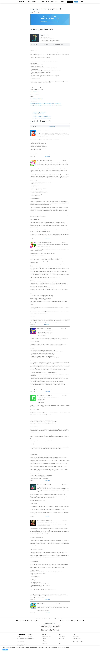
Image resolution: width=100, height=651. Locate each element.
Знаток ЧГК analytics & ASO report (36, 98)
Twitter (42, 618)
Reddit (45, 618)
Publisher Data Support (46, 636)
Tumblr (49, 618)
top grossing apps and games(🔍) (36, 103)
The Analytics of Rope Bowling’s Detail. (39, 112)
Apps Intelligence (32, 1)
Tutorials (44, 638)
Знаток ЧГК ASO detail (34, 91)
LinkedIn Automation (77, 638)
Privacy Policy (61, 638)
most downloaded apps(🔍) (46, 105)
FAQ (59, 641)
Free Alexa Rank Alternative (78, 640)
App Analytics (44, 641)
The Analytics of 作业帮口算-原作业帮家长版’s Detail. (42, 116)
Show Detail (47, 156)
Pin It (62, 618)
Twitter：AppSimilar (20, 641)
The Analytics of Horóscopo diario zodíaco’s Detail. (42, 118)
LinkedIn (59, 618)
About (60, 640)
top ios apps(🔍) (58, 103)
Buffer (55, 618)
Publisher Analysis (31, 638)
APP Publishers (41, 1)
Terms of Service (62, 636)
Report (43, 640)
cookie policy (66, 647)
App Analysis (30, 636)
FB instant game (50, 1)
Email (52, 618)
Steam (57, 1)
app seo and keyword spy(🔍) (49, 103)
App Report (44, 643)
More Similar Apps (52, 126)
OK (5, 649)
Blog (60, 643)
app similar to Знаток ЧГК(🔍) (35, 105)
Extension (62, 1)
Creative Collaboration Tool (78, 641)
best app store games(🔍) (57, 105)
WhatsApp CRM (76, 636)
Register (81, 1)
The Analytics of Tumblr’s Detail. (38, 113)
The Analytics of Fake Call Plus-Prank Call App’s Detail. (42, 115)
